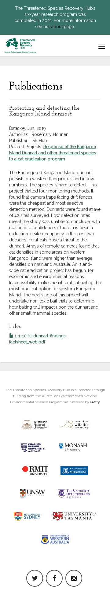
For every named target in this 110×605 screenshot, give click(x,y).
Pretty (94, 402)
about (57, 26)
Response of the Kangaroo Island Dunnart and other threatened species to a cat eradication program (52, 152)
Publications (36, 86)
